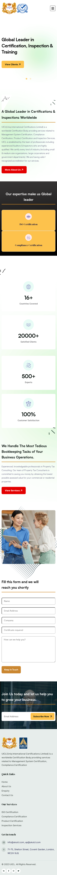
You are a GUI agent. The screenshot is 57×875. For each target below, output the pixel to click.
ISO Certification (10, 812)
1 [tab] (26, 78)
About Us (6, 786)
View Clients (11, 64)
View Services (12, 490)
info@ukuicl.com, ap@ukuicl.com (24, 842)
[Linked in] (4, 871)
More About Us (13, 169)
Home (5, 782)
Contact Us (7, 795)
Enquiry (5, 790)
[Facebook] (8, 871)
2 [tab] (30, 78)
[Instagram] (13, 871)
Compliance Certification (14, 816)
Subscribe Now (41, 716)
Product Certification (12, 821)
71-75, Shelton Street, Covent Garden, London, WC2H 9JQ (31, 851)
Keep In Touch (11, 670)
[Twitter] (18, 871)
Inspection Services (11, 825)
